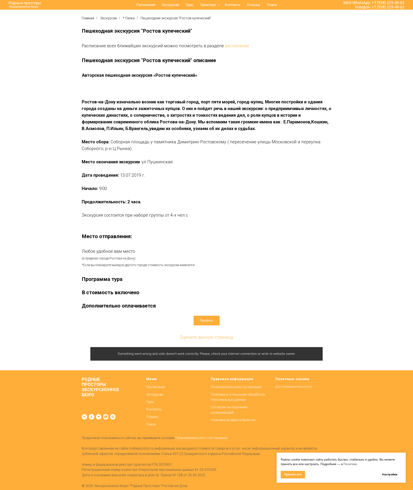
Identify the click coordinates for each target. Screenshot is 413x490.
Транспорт (208, 5)
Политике (350, 464)
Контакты (232, 5)
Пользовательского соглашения (201, 438)
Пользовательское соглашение (236, 387)
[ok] (91, 417)
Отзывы (253, 5)
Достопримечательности (293, 386)
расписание (237, 45)
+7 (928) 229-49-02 (388, 2)
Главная (88, 18)
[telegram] (98, 417)
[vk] (84, 417)
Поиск (272, 5)
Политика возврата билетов (233, 420)
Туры (189, 5)
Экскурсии (170, 5)
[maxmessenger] (113, 417)
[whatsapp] (105, 417)
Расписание (145, 5)
